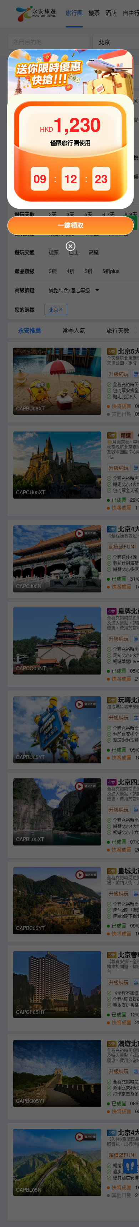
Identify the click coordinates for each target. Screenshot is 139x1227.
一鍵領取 (70, 225)
